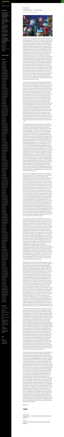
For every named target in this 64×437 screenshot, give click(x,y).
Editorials (3, 310)
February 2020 (4, 178)
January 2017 (4, 234)
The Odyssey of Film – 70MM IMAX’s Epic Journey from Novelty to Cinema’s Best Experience (5, 40)
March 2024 (4, 105)
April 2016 (3, 247)
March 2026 (4, 69)
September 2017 (4, 222)
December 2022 (4, 127)
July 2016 (3, 243)
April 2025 (3, 85)
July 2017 (3, 225)
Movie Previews (4, 320)
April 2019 (3, 193)
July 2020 (3, 171)
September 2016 (4, 240)
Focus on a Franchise (5, 317)
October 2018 (4, 202)
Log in (3, 338)
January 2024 (4, 108)
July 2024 (3, 99)
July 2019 (3, 189)
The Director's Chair (5, 324)
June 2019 (3, 190)
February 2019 (4, 196)
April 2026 (3, 67)
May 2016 (3, 246)
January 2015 (4, 270)
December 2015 (4, 253)
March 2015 (4, 267)
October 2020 (4, 166)
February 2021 (4, 160)
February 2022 (4, 142)
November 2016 (4, 237)
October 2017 (4, 220)
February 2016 (4, 250)
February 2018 (4, 214)
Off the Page (4, 323)
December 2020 (4, 163)
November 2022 (4, 129)
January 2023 (4, 126)
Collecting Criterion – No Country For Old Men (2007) (5, 26)
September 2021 (4, 150)
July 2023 (3, 117)
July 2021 (3, 153)
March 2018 (4, 213)
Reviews (25, 409)
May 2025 (3, 84)
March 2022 (4, 141)
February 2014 (4, 286)
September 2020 (4, 168)
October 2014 (4, 274)
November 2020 (4, 165)
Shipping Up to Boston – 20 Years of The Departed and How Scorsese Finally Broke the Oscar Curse (5, 15)
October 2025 (4, 76)
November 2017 (4, 219)
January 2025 (4, 90)
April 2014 (3, 283)
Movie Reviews (4, 321)
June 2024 (3, 100)
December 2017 (4, 217)
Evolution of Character (5, 312)
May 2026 (3, 66)
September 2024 (4, 96)
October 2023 (4, 112)
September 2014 (4, 276)
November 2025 (4, 75)
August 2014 (4, 277)
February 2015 (4, 268)
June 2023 (3, 118)
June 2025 (3, 82)
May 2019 (3, 192)
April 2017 (3, 229)
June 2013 (3, 298)
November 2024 (4, 93)
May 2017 (3, 228)
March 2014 (4, 285)
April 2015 (3, 265)
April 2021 (3, 157)
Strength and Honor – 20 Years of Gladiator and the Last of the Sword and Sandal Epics (37, 416)
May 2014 (3, 282)
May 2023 (3, 120)
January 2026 (4, 72)
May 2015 (3, 264)
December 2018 (4, 199)
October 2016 (4, 238)
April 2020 (3, 175)
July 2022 (3, 135)
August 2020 (4, 169)
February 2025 (4, 88)
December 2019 (4, 181)
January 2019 (4, 198)
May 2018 (3, 210)
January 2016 (4, 252)
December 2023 (4, 109)
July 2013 (3, 297)
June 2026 (3, 64)
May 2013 (3, 300)
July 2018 (3, 207)
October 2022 (4, 130)
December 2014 (4, 271)
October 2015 (4, 256)
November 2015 (4, 255)
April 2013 (3, 301)
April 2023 (3, 121)
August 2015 (4, 259)
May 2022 (3, 138)
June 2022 (3, 136)
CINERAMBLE (5, 1)
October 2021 (4, 148)
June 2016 (3, 244)
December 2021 (4, 145)
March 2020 (4, 177)
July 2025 (3, 81)
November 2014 (4, 273)
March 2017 (4, 231)
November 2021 (4, 147)
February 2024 (4, 106)
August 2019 (4, 187)
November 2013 (4, 291)
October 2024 (4, 94)
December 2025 (4, 73)
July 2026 (3, 63)
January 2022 (4, 144)
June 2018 (3, 208)
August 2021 (4, 151)
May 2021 (3, 156)
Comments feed (4, 341)
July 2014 (3, 279)
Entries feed (4, 340)
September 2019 (4, 186)
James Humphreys (34, 12)
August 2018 (4, 205)
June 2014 (3, 280)
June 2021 (3, 154)
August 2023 (4, 115)
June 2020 (3, 172)
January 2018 (4, 216)
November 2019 (4, 183)
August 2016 (4, 241)
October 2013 (4, 292)
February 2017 (4, 232)
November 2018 (4, 201)
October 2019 (4, 184)
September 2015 (4, 258)
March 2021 (4, 159)
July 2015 (3, 261)
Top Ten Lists (4, 329)
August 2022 (4, 133)
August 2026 (4, 61)
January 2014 (4, 288)
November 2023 (4, 111)
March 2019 (4, 195)
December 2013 (4, 289)
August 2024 (4, 97)
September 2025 (4, 78)
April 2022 (3, 139)
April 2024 (3, 103)
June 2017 (3, 226)
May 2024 (3, 102)
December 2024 (4, 91)
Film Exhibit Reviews (5, 314)
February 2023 (4, 124)
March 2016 (4, 249)
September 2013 (4, 294)
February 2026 (4, 70)
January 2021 (4, 162)
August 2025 (4, 79)
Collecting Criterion (5, 308)
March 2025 (4, 87)
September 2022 (4, 132)
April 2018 (3, 211)
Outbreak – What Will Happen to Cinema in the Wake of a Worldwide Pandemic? (36, 422)
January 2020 (4, 180)
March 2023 (4, 123)
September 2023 (4, 114)
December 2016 (4, 235)
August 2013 (4, 295)
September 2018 (4, 204)
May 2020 (3, 174)
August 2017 (4, 223)
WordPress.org (4, 343)
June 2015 (3, 262)
